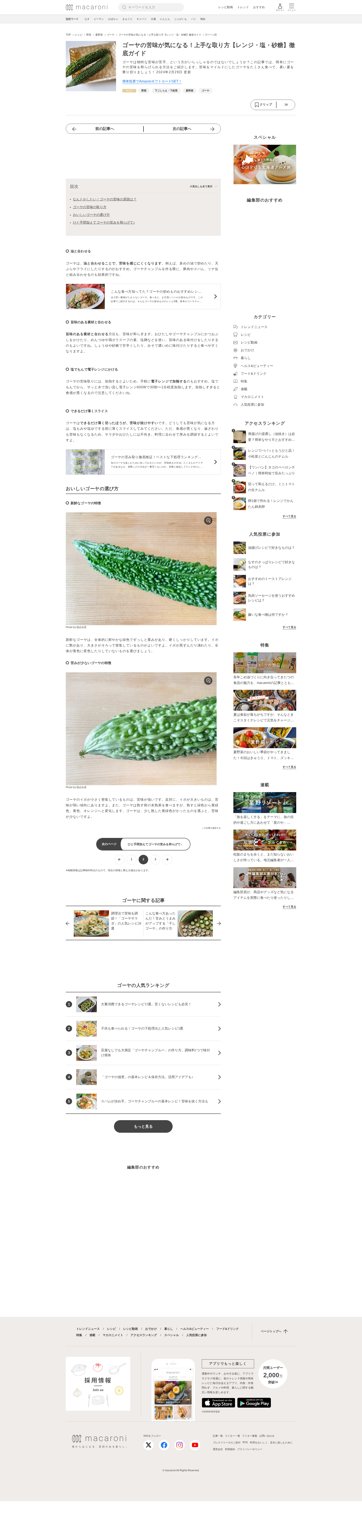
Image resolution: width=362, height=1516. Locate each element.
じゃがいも (180, 19)
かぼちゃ (113, 19)
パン (193, 19)
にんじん (165, 19)
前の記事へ (104, 129)
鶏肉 (202, 19)
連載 (92, 1335)
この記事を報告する (211, 828)
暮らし (168, 1328)
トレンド (243, 7)
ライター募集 (249, 1435)
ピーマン (99, 19)
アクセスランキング (144, 1335)
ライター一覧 (232, 1435)
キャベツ (142, 19)
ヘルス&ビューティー (194, 1328)
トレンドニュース (88, 1328)
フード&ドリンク (227, 1328)
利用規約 (230, 1449)
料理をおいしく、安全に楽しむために (271, 1442)
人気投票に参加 (196, 1335)
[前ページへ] (119, 859)
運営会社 (218, 1449)
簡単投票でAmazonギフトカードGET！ (152, 81)
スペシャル (171, 1335)
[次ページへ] (167, 859)
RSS (245, 1442)
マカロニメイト (113, 1335)
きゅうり (127, 19)
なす (87, 19)
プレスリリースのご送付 (226, 1442)
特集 (79, 1335)
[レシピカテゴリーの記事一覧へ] (129, 90)
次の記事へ (182, 129)
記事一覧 (218, 1435)
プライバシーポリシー (249, 1449)
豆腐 (153, 19)
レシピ (111, 1328)
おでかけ (151, 1328)
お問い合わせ (266, 1435)
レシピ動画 (225, 7)
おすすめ (259, 7)
